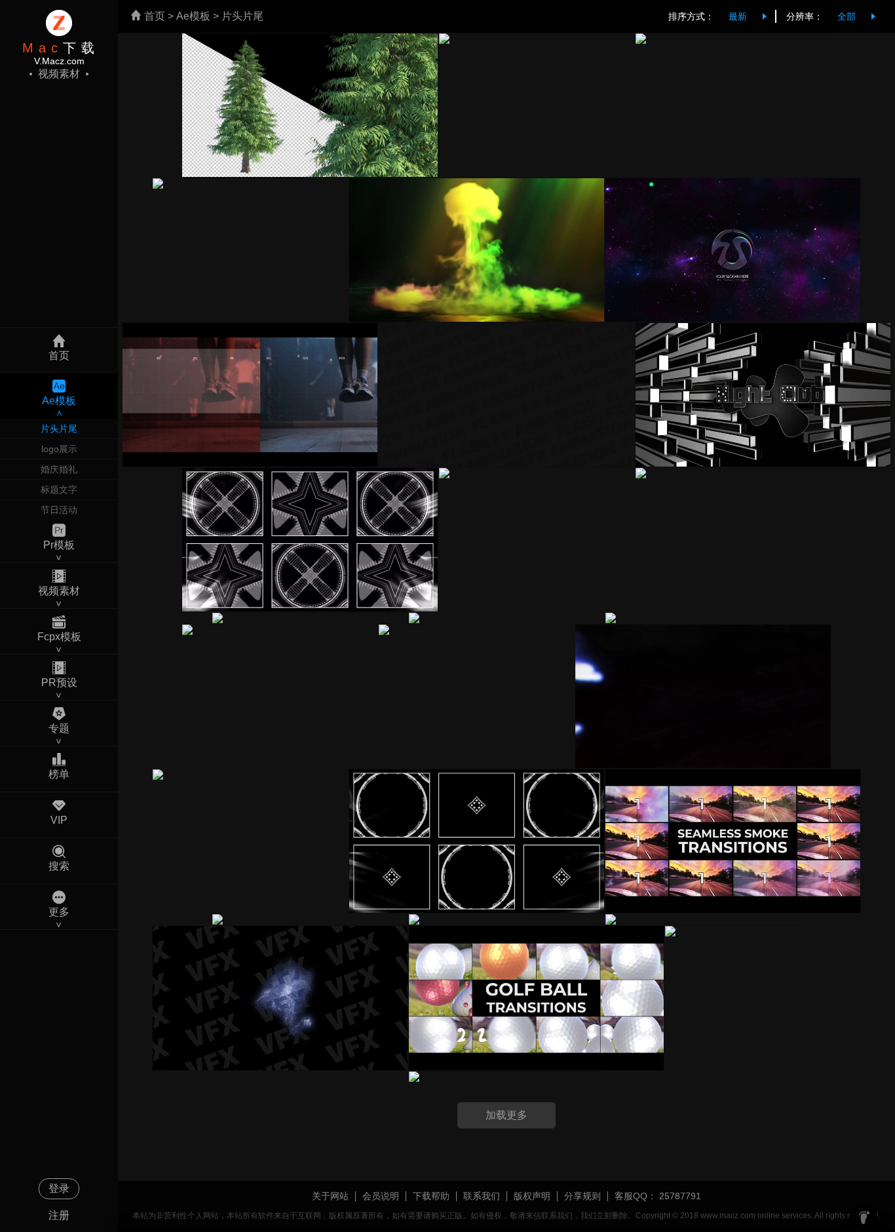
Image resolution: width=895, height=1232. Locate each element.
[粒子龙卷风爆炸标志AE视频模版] (733, 39)
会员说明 (380, 1196)
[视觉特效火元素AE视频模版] (279, 630)
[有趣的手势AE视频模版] (536, 39)
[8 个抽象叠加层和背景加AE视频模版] (250, 183)
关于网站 (330, 1196)
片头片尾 (59, 428)
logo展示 (59, 449)
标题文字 (59, 489)
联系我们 (481, 1196)
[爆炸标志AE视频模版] (250, 774)
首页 (153, 16)
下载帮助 (431, 1196)
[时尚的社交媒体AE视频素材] (476, 630)
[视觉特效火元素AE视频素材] (536, 473)
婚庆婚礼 (59, 469)
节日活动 (59, 510)
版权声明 (532, 1196)
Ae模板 (193, 16)
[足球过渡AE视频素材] (733, 473)
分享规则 (582, 1196)
